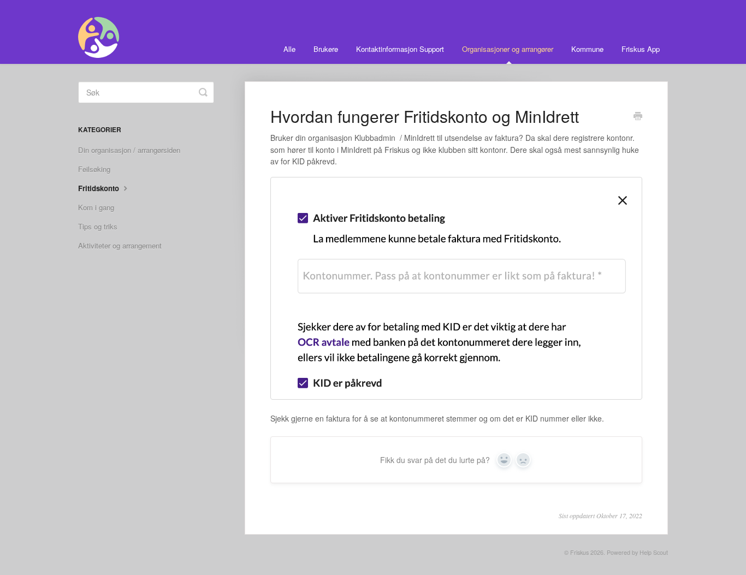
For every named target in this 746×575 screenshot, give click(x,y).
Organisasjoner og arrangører (507, 49)
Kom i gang (96, 207)
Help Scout (654, 552)
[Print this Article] (637, 117)
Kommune (587, 49)
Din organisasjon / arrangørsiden (129, 150)
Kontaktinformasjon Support (400, 49)
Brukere (325, 49)
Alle (289, 49)
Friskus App (640, 49)
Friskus (579, 552)
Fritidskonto (99, 188)
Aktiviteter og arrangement (120, 245)
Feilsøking (94, 169)
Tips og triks (97, 226)
